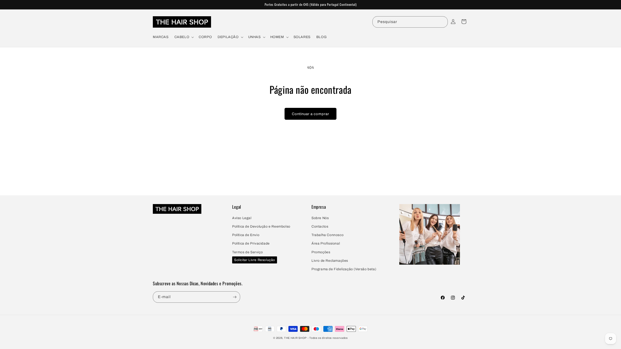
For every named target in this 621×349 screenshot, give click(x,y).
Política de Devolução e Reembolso (261, 226)
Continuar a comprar (310, 114)
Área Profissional (325, 243)
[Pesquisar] (442, 21)
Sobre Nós (320, 218)
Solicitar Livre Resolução (254, 260)
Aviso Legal (242, 218)
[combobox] (410, 21)
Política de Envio (245, 235)
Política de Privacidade (251, 243)
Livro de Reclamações (329, 260)
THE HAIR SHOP (295, 337)
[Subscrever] (234, 297)
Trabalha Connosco (327, 235)
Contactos (319, 226)
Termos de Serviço (247, 252)
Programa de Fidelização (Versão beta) (343, 269)
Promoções (320, 252)
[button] (184, 37)
